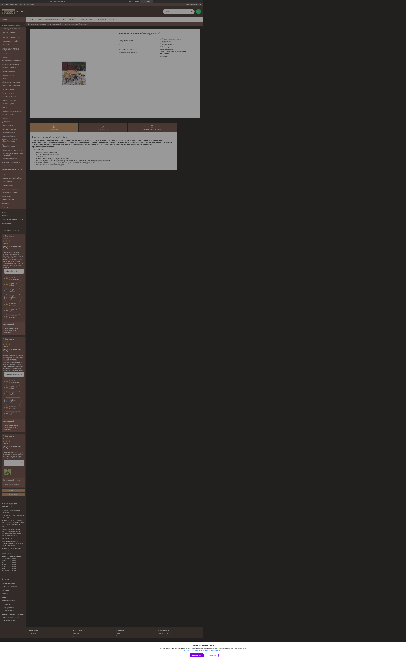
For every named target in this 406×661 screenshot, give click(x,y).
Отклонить (212, 655)
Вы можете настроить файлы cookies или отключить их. (202, 650)
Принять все (196, 655)
